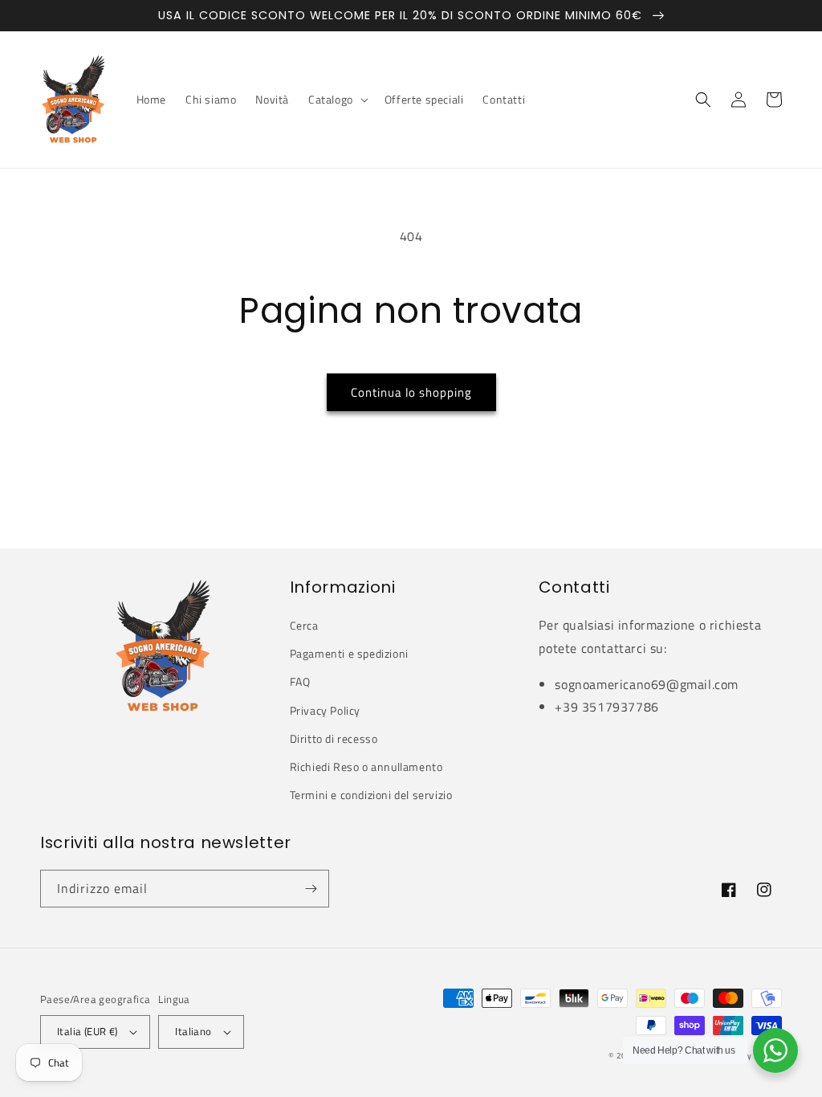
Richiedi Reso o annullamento (366, 766)
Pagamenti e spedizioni (349, 653)
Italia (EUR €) (87, 1031)
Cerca (304, 625)
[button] (337, 99)
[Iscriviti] (310, 888)
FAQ (300, 681)
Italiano (193, 1031)
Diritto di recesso (334, 738)
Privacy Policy (325, 710)
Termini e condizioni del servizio (371, 794)
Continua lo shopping (411, 392)
